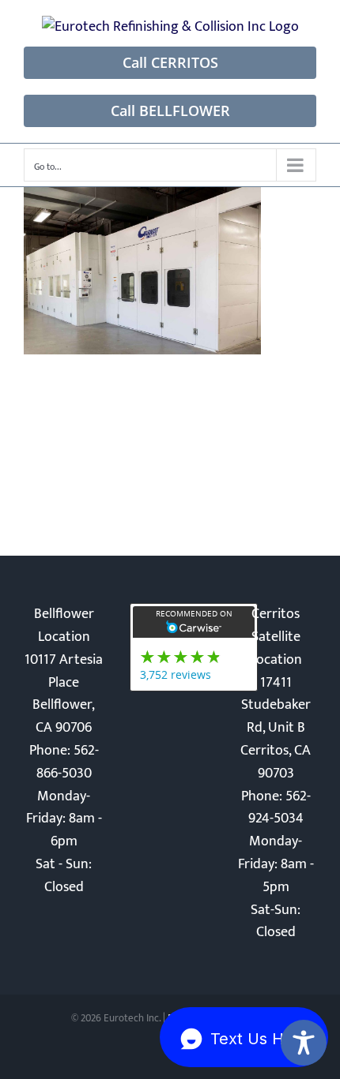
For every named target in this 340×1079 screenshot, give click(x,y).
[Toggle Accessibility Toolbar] (303, 1042)
